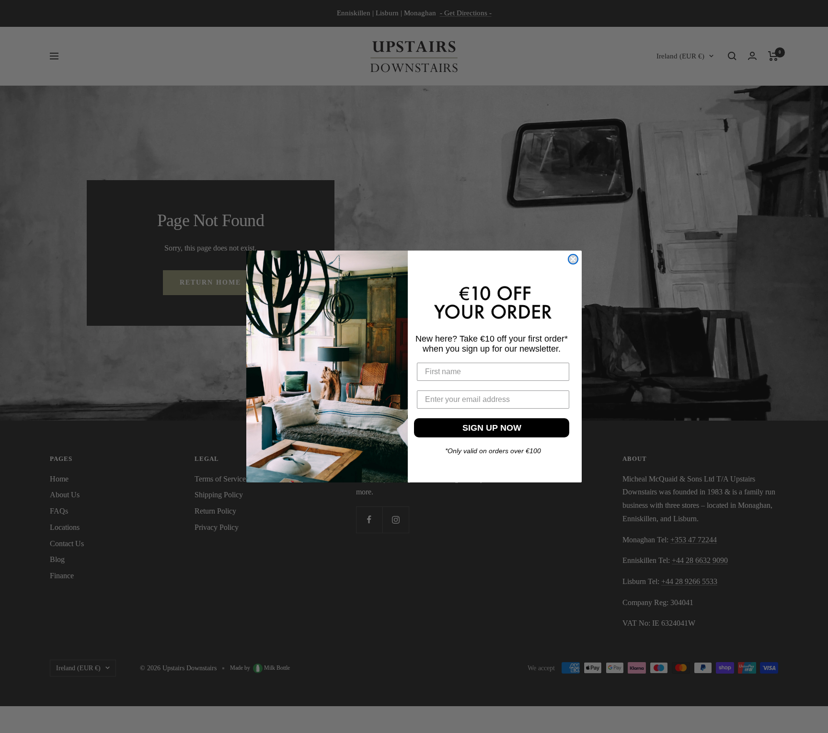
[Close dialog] (573, 259)
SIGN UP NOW (491, 428)
